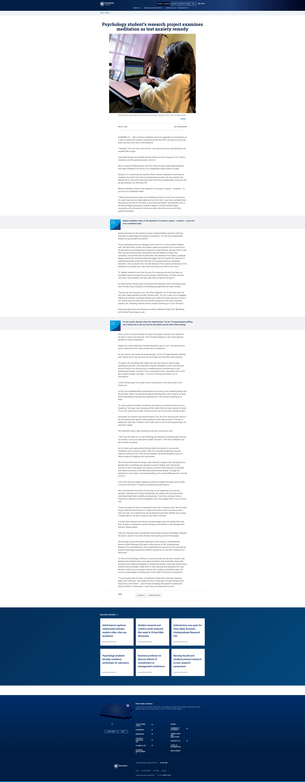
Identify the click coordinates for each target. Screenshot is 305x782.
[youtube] (120, 724)
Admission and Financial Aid (152, 8)
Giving (173, 724)
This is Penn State (140, 725)
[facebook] (108, 724)
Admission (140, 734)
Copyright (164, 770)
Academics (136, 8)
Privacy (137, 770)
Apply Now (185, 4)
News (107, 13)
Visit (193, 4)
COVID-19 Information (176, 746)
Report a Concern (163, 4)
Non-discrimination (146, 770)
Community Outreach (175, 729)
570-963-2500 (163, 763)
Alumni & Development (140, 751)
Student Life (141, 745)
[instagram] (124, 724)
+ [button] (152, 724)
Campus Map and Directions (175, 735)
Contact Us (176, 4)
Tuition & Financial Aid (139, 740)
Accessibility (156, 770)
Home (102, 13)
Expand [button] (182, 119)
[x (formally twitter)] (112, 724)
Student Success (170, 8)
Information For (182, 8)
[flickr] (116, 724)
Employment (176, 751)
